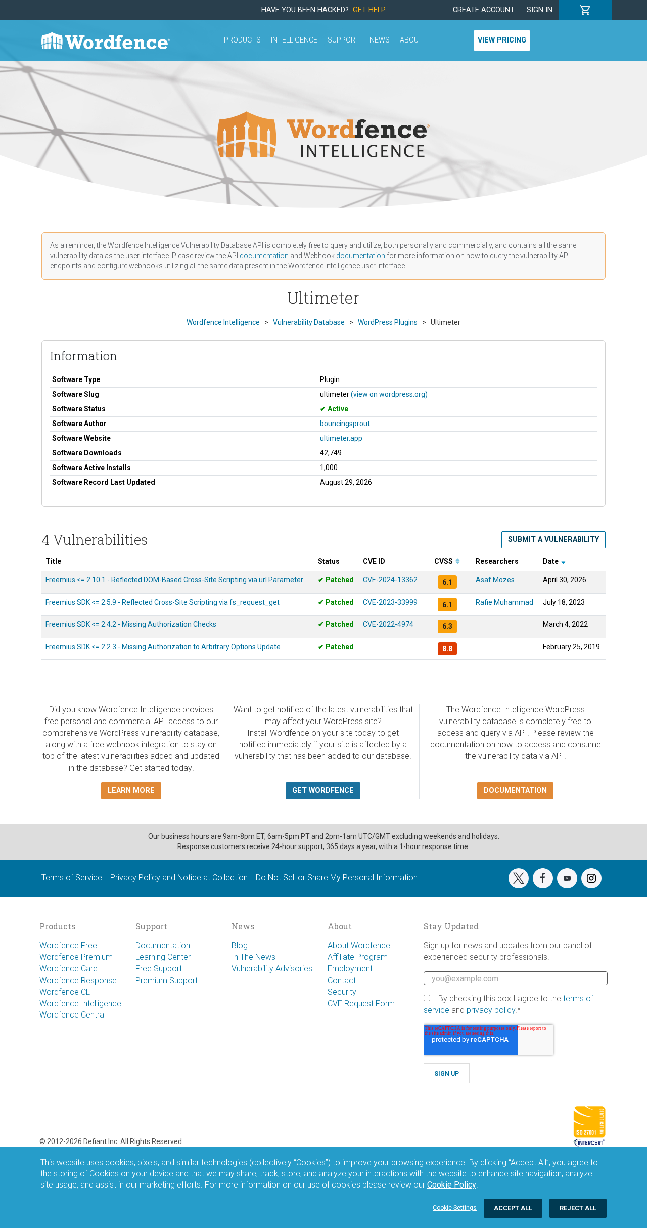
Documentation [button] (515, 790)
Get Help (369, 10)
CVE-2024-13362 (390, 580)
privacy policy (491, 1010)
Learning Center (163, 957)
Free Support (158, 968)
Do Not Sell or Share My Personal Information (337, 877)
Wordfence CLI (66, 992)
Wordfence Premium (76, 957)
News (379, 40)
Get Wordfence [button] (323, 790)
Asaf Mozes (495, 580)
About (411, 40)
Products (242, 40)
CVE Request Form (361, 1003)
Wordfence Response (78, 980)
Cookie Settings (455, 1207)
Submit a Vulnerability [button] (553, 539)
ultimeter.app (341, 438)
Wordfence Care (68, 968)
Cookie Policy (451, 1185)
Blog (240, 945)
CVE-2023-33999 (390, 602)
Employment (350, 968)
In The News (253, 957)
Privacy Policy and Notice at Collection (179, 877)
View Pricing (502, 40)
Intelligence (294, 40)
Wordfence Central (72, 1015)
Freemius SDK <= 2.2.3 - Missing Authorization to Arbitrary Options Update (163, 647)
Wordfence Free (68, 945)
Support (343, 40)
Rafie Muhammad (504, 602)
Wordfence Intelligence (80, 1003)
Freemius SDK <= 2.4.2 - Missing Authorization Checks (130, 624)
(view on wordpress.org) (389, 394)
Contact (342, 980)
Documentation (162, 945)
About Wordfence (359, 945)
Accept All (513, 1208)
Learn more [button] (131, 790)
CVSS (444, 561)
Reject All (578, 1208)
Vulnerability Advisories (272, 968)
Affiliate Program (358, 957)
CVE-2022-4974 (388, 624)
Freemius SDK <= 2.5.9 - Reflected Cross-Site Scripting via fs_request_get (162, 602)
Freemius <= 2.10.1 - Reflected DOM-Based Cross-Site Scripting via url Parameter (174, 580)
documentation (264, 255)
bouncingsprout (345, 423)
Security (342, 992)
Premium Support (166, 980)
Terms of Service (71, 877)
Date (551, 561)
